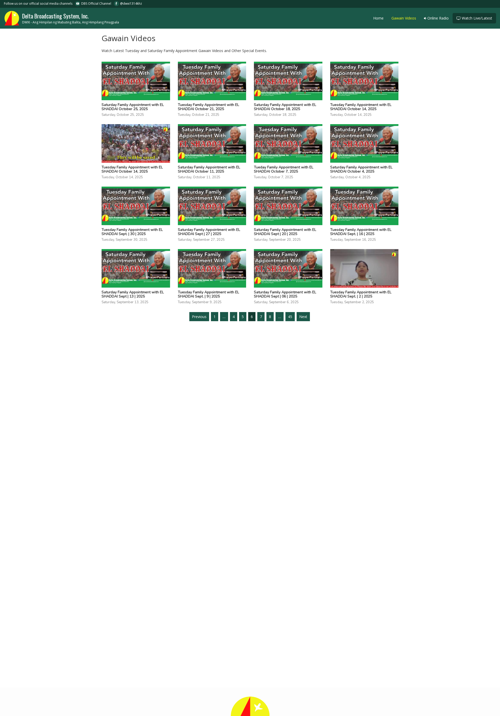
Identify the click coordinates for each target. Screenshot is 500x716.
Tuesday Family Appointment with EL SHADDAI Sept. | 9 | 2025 (208, 294)
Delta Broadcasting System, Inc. (70, 18)
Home (378, 18)
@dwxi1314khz (131, 3)
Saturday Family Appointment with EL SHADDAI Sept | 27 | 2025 (209, 232)
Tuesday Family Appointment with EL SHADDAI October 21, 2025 (208, 107)
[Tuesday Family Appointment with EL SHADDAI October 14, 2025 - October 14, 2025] (364, 81)
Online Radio (437, 18)
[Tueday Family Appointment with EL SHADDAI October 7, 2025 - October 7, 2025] (288, 143)
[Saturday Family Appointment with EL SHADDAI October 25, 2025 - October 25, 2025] (136, 81)
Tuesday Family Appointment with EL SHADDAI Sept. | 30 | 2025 (132, 232)
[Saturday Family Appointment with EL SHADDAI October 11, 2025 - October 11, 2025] (212, 143)
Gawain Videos (403, 18)
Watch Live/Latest (476, 18)
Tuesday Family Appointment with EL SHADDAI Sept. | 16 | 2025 (360, 232)
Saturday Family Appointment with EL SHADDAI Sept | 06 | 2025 (285, 294)
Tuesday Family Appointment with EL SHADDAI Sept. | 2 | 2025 (360, 294)
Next (303, 316)
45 (290, 316)
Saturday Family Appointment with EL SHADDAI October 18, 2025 (285, 107)
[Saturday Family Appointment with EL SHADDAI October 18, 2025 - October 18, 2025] (288, 81)
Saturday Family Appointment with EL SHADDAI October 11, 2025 (209, 169)
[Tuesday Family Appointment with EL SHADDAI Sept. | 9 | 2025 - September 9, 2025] (212, 268)
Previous (199, 316)
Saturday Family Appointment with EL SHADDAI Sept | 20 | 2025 (285, 232)
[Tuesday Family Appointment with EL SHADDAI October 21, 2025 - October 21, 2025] (212, 81)
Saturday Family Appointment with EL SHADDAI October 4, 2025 (361, 169)
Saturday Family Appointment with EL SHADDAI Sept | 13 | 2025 (133, 294)
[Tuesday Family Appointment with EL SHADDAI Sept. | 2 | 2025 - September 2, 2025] (364, 268)
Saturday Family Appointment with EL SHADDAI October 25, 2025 (133, 107)
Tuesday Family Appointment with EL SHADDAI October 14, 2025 (360, 107)
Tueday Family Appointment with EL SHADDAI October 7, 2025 (283, 169)
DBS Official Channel (96, 3)
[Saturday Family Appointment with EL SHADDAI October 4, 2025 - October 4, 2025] (364, 143)
